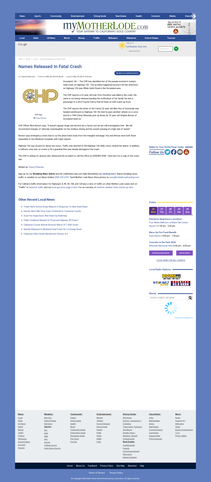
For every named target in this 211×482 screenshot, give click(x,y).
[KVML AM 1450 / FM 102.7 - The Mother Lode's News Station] (171, 276)
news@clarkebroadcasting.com (124, 177)
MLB (46, 433)
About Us (80, 465)
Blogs (72, 427)
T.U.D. (177, 433)
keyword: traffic (36, 187)
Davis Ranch (155, 236)
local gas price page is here (65, 187)
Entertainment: (104, 414)
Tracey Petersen (36, 167)
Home (70, 465)
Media (173, 16)
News (22, 16)
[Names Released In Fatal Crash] (39, 111)
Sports (37, 16)
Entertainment (77, 16)
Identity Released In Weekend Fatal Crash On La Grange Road (52, 229)
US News (51, 38)
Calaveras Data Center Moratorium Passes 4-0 (46, 234)
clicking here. (109, 174)
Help (142, 465)
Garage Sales (154, 436)
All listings (127, 418)
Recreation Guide (77, 436)
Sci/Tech (21, 445)
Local (22, 38)
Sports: (48, 426)
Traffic (96, 38)
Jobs (151, 418)
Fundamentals (129, 445)
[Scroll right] (194, 16)
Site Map (120, 465)
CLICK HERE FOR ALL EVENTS (171, 260)
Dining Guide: (129, 414)
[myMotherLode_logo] (105, 27)
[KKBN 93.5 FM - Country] (180, 282)
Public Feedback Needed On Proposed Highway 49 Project (51, 220)
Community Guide (77, 430)
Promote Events (155, 430)
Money (81, 38)
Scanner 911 (180, 421)
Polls (99, 442)
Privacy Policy (106, 465)
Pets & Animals (155, 439)
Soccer (47, 442)
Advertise (132, 465)
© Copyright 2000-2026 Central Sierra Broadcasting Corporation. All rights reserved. (105, 478)
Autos (151, 424)
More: (178, 414)
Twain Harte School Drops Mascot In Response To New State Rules (56, 206)
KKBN (99, 439)
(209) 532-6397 (62, 177)
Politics (21, 436)
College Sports (50, 445)
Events (73, 418)
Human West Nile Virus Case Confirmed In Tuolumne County (52, 211)
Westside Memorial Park (160, 245)
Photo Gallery (181, 436)
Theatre (100, 421)
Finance (126, 448)
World (67, 38)
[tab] (153, 211)
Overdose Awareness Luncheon (165, 219)
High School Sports (52, 448)
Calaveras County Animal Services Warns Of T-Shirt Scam (51, 224)
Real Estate (121, 16)
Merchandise (154, 421)
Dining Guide (100, 16)
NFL (46, 430)
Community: (76, 414)
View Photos (41, 118)
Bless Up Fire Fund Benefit (162, 232)
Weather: (48, 414)
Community (55, 16)
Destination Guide (77, 433)
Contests (155, 16)
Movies (100, 418)
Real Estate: (129, 442)
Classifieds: (155, 414)
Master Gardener (130, 457)
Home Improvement (131, 451)
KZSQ (99, 436)
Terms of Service (97, 473)
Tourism (171, 38)
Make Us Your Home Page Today (166, 147)
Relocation (127, 454)
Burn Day (48, 418)
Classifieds (190, 16)
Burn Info (143, 47)
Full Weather (131, 47)
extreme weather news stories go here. (115, 187)
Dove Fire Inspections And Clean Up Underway (45, 215)
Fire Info (73, 442)
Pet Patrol (74, 439)
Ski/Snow (48, 424)
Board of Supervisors (184, 430)
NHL (46, 439)
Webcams (113, 38)
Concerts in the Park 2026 (162, 242)
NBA (46, 436)
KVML (99, 433)
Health (139, 16)
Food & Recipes (103, 424)
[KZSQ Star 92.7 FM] (159, 282)
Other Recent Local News (36, 199)
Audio (177, 418)
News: (21, 414)
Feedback (92, 465)
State (35, 38)
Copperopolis (128, 439)
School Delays (151, 38)
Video (177, 427)
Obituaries (131, 38)
